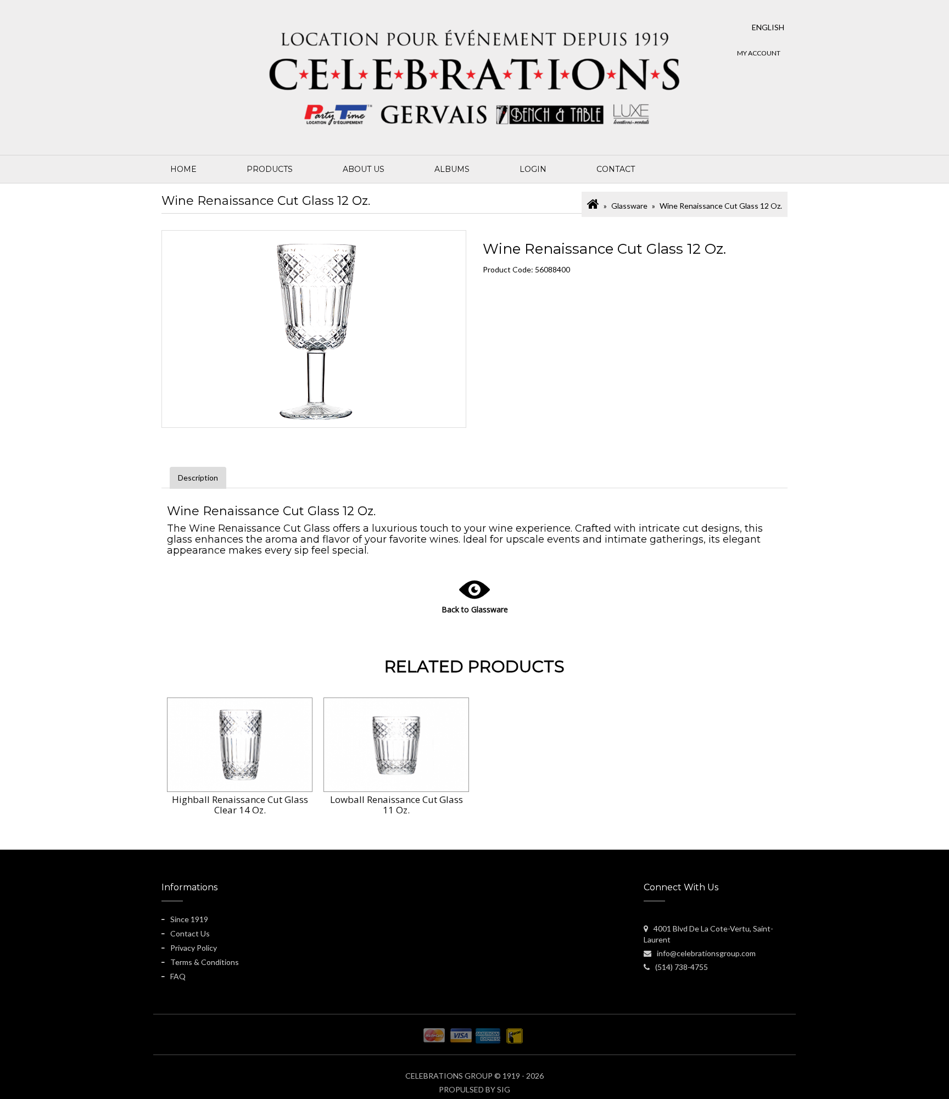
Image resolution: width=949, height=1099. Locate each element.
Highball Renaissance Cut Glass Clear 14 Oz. (240, 804)
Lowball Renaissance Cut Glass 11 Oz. (396, 804)
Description (198, 477)
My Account (758, 53)
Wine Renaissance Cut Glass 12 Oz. (721, 205)
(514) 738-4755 (681, 967)
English (768, 27)
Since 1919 (189, 919)
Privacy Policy (193, 947)
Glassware (629, 205)
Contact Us (190, 933)
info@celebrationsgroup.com (706, 953)
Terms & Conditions (204, 962)
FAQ (178, 976)
